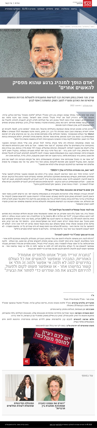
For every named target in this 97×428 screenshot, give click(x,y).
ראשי (92, 26)
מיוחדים (49, 8)
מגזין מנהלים (76, 26)
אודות (17, 3)
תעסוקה (40, 8)
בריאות (74, 8)
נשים (57, 8)
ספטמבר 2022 (65, 26)
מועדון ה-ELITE (28, 9)
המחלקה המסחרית (12, 9)
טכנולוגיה (65, 8)
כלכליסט (59, 424)
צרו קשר (8, 3)
